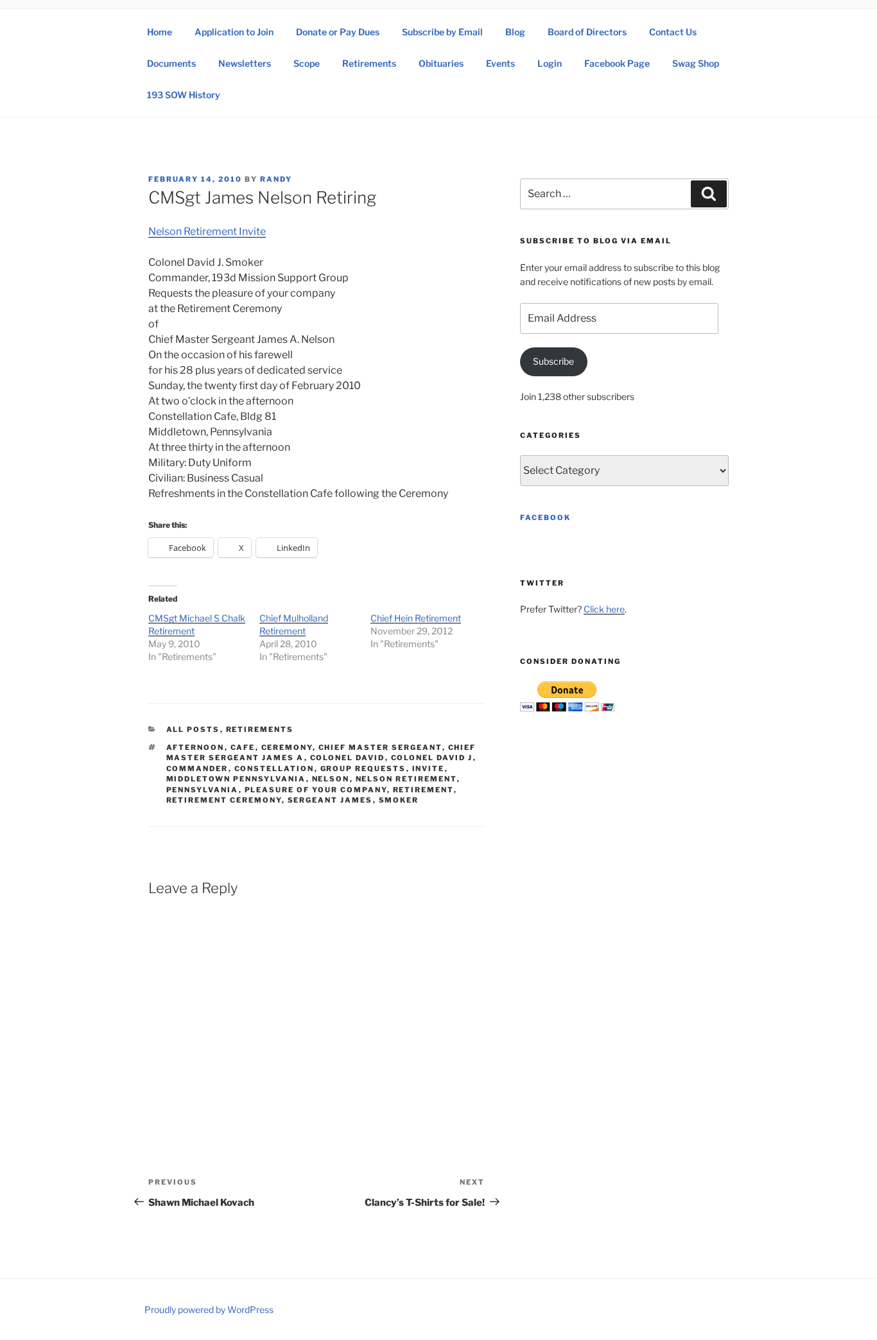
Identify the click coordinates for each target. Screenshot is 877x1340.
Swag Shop (695, 63)
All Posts (193, 729)
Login (549, 63)
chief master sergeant (380, 747)
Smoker (399, 800)
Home (159, 31)
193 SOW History (183, 94)
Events (500, 63)
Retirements (369, 63)
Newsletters (244, 63)
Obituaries (441, 63)
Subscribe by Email (442, 31)
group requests (363, 768)
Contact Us (673, 31)
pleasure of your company (316, 789)
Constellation (274, 768)
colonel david (347, 757)
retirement (423, 789)
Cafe (243, 747)
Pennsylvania (202, 789)
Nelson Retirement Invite (207, 231)
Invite (428, 768)
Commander (197, 768)
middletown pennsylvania (236, 778)
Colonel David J (432, 757)
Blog (515, 31)
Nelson (331, 778)
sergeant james (330, 800)
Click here (604, 609)
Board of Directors (587, 31)
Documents (171, 63)
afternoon (195, 747)
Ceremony (287, 747)
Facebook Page (617, 63)
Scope (306, 63)
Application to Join (234, 31)
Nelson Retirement (406, 778)
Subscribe (553, 361)
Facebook (545, 517)
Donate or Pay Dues (337, 31)
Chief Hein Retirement (415, 618)
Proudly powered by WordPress (209, 1309)
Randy (276, 179)
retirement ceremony (224, 800)
